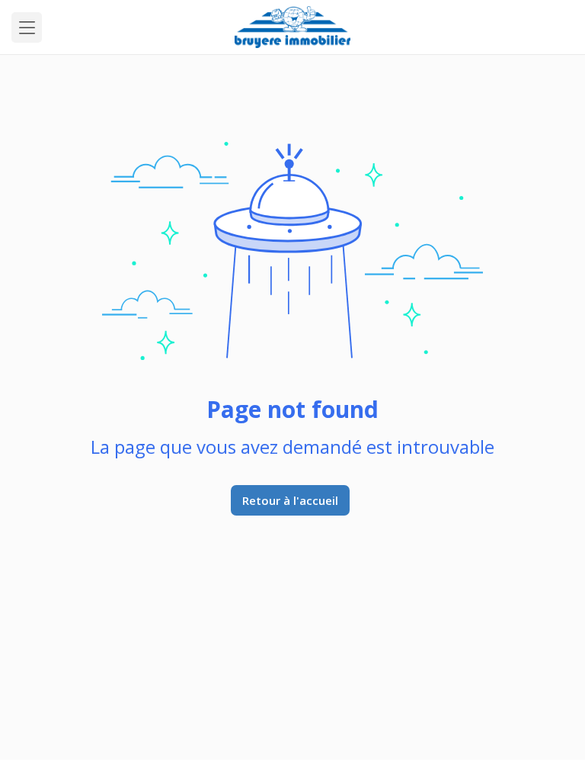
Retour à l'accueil (290, 500)
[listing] (293, 27)
